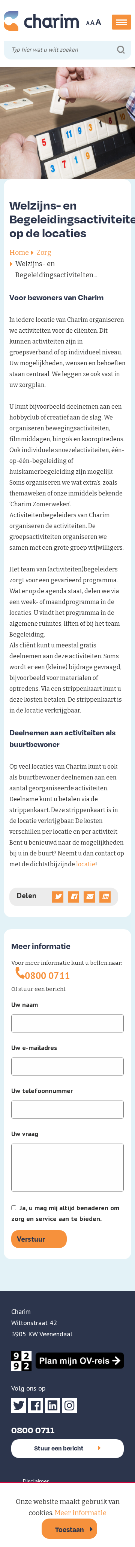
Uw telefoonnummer (42, 1091)
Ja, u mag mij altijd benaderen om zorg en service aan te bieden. (65, 1213)
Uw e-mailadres (34, 1048)
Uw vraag (24, 1134)
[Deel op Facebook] (73, 897)
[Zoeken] (121, 50)
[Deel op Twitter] (57, 897)
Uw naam (24, 1005)
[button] (121, 22)
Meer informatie (80, 1513)
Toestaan (69, 1529)
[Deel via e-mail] (89, 897)
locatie (85, 864)
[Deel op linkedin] (105, 897)
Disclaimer (35, 1481)
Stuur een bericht (59, 1448)
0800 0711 (47, 975)
